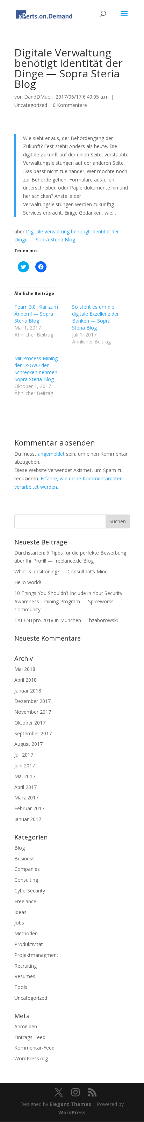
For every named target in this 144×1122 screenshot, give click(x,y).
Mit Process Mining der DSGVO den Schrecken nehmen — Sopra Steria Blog (39, 368)
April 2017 (25, 787)
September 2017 (33, 733)
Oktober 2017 (29, 722)
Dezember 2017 (32, 701)
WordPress (72, 1112)
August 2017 (28, 744)
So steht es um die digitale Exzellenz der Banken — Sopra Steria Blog (95, 317)
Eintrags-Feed (29, 1037)
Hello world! (27, 582)
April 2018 (25, 679)
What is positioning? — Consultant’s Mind (61, 571)
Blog (19, 847)
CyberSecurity (29, 890)
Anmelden (25, 1026)
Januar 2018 (27, 690)
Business (24, 858)
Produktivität (28, 944)
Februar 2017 (29, 808)
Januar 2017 (27, 819)
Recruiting (25, 965)
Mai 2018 (24, 669)
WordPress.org (31, 1058)
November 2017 (32, 712)
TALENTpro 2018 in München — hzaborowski (66, 620)
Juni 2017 (24, 765)
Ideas (20, 912)
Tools (20, 987)
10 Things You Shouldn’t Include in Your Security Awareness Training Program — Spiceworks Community (68, 601)
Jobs (19, 922)
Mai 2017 (24, 776)
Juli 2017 (23, 754)
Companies (27, 869)
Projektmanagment (36, 955)
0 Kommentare (70, 105)
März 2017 (26, 797)
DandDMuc (37, 96)
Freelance (25, 901)
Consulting (26, 879)
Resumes (24, 976)
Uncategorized (30, 105)
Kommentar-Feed (34, 1047)
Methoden (26, 933)
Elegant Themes (70, 1104)
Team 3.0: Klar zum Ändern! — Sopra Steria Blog (36, 313)
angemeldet (51, 453)
